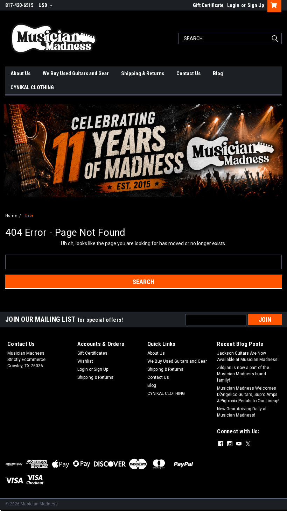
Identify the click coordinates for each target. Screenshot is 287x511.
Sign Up (255, 5)
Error (28, 215)
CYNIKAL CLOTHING (32, 87)
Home (11, 215)
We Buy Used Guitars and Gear (76, 73)
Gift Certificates (92, 353)
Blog (218, 73)
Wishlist (85, 361)
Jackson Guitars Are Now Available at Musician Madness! (248, 356)
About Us (20, 73)
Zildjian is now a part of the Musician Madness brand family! (243, 374)
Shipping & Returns (142, 73)
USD (43, 5)
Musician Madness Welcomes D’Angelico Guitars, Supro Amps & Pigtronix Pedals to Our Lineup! (248, 394)
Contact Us (188, 73)
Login (233, 5)
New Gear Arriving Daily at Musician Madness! (242, 412)
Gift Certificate (208, 5)
